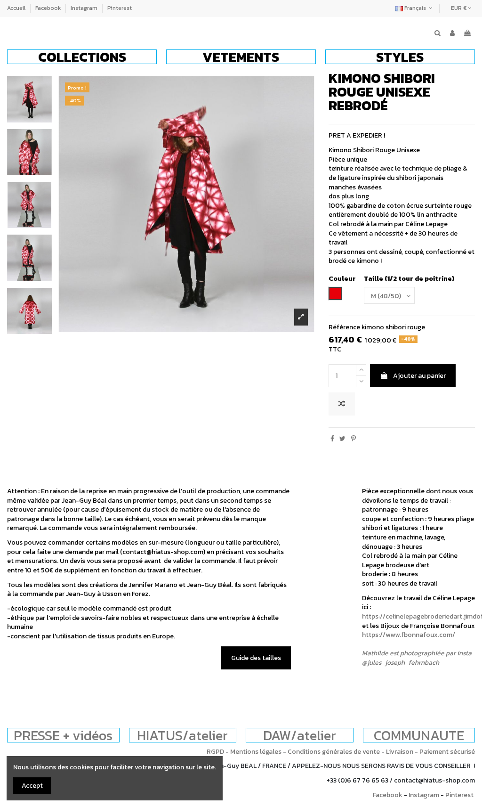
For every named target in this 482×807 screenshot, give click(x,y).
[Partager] (332, 439)
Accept (32, 786)
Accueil (17, 8)
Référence (344, 327)
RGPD (215, 752)
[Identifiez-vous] (452, 33)
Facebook (48, 8)
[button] (82, 57)
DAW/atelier (299, 735)
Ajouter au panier (419, 376)
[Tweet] (342, 439)
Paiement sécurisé (447, 752)
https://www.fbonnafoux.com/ (408, 635)
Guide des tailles (256, 658)
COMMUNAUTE (419, 735)
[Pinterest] (353, 439)
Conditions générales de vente (334, 752)
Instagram (85, 8)
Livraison (399, 752)
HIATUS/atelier (182, 735)
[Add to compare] (342, 404)
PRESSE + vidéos (63, 735)
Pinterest (119, 8)
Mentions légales (255, 752)
